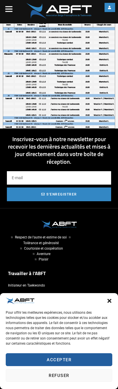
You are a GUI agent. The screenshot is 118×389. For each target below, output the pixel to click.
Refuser (59, 375)
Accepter (59, 359)
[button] (109, 301)
